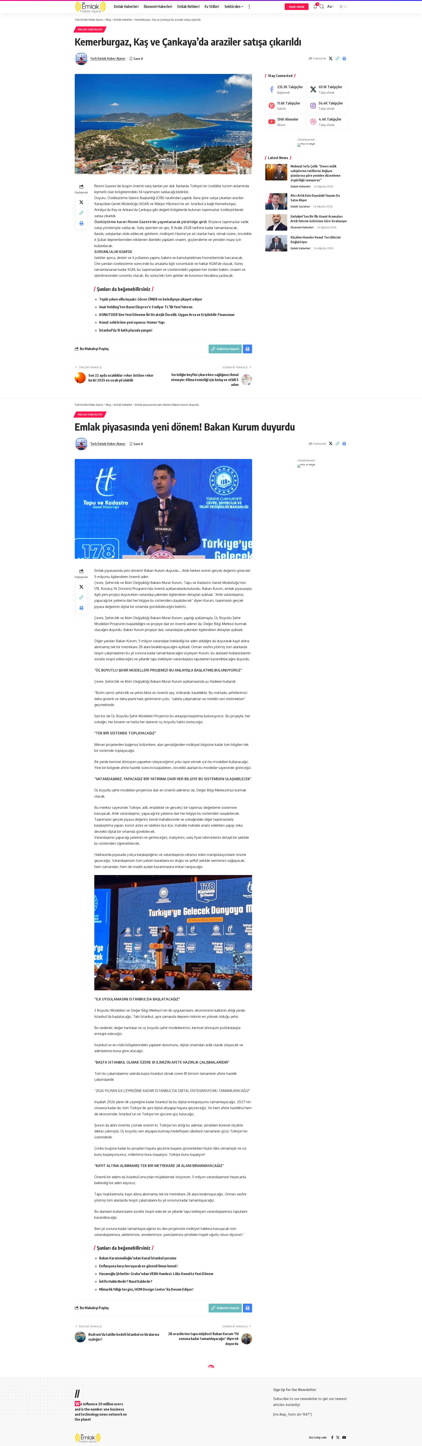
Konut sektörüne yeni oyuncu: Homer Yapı (132, 322)
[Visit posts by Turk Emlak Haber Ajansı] (81, 58)
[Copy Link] (337, 58)
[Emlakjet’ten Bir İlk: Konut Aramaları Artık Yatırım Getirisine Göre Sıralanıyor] (276, 222)
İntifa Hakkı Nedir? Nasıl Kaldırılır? (125, 1281)
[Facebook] (285, 89)
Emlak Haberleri (90, 29)
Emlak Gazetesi (300, 206)
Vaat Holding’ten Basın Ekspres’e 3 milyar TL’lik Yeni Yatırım (145, 307)
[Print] (344, 58)
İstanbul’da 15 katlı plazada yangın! (125, 330)
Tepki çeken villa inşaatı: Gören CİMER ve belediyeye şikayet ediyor (150, 299)
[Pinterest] (285, 105)
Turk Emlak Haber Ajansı (107, 58)
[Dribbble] (327, 121)
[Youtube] (285, 121)
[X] (327, 89)
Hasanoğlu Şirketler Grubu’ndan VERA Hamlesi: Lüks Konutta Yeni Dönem (156, 1274)
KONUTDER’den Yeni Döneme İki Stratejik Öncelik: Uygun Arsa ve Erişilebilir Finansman (167, 314)
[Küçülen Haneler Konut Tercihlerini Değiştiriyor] (276, 243)
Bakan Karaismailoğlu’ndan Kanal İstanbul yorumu (137, 1258)
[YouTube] (344, 1437)
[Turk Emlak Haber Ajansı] (91, 6)
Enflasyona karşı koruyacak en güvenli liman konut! (138, 1266)
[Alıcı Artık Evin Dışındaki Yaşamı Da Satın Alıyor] (276, 201)
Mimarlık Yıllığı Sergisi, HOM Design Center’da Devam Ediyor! (146, 1289)
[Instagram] (327, 105)
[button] (249, 6)
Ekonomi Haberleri (302, 227)
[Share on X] (330, 58)
